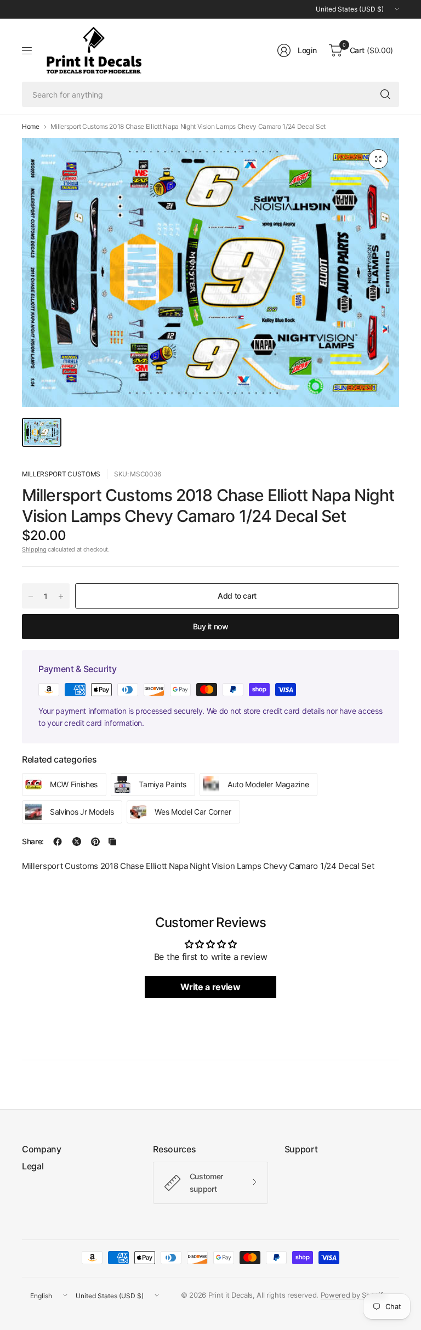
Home (30, 126)
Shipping (34, 549)
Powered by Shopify (353, 1295)
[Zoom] (378, 159)
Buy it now (211, 626)
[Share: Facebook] (57, 841)
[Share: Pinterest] (95, 841)
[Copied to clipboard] (112, 841)
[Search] (385, 94)
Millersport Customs (61, 474)
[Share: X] (77, 841)
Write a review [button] (210, 986)
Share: (33, 841)
